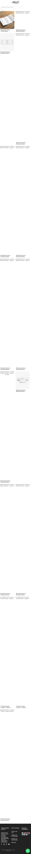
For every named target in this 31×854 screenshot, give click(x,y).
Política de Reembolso (14, 839)
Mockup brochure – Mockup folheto (6, 819)
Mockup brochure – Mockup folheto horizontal (21, 30)
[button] (28, 851)
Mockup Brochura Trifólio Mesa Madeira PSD (5, 30)
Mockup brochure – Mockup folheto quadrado (6, 594)
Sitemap (13, 842)
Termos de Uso (14, 832)
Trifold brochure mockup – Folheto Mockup (5, 707)
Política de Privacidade (14, 835)
